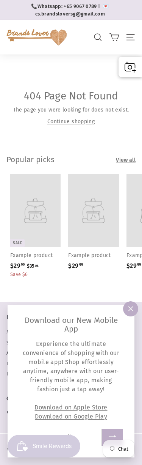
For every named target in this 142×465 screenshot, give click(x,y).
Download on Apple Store (70, 407)
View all (126, 160)
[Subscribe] (112, 437)
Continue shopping (71, 121)
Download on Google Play (71, 416)
